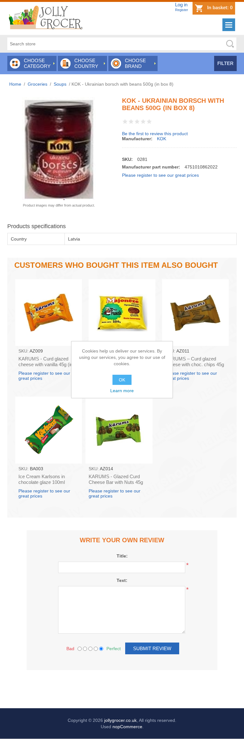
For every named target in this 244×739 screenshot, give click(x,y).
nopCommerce (127, 726)
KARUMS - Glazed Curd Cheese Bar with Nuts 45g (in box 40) (116, 482)
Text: (122, 580)
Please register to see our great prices (160, 175)
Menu (228, 24)
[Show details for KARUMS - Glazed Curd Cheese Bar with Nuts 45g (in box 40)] (118, 430)
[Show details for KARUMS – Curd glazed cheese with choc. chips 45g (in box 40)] (195, 312)
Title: (122, 555)
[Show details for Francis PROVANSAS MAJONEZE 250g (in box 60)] (122, 312)
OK (122, 379)
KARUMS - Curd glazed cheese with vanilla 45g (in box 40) (45, 364)
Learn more (122, 390)
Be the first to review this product (155, 133)
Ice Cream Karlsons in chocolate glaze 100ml (41, 479)
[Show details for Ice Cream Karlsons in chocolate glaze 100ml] (48, 430)
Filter (225, 63)
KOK (161, 138)
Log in (181, 4)
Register (181, 10)
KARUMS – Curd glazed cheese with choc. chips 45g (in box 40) (194, 364)
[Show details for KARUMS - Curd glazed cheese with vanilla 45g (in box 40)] (48, 312)
